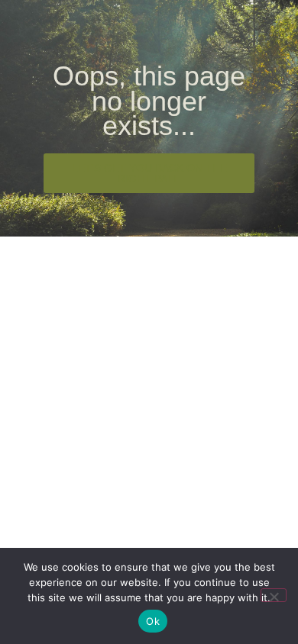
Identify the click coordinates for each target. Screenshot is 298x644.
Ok (153, 621)
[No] (274, 595)
